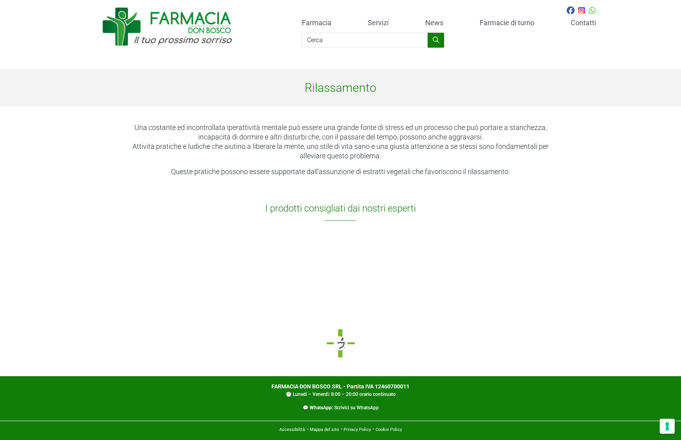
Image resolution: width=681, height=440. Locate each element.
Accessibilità (292, 429)
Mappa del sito (324, 429)
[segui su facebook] (571, 11)
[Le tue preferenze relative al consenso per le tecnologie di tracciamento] (667, 426)
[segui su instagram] (581, 11)
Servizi (378, 22)
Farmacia (316, 22)
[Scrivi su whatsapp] (592, 11)
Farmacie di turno (507, 22)
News (434, 22)
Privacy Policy (357, 429)
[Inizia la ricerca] (436, 40)
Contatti (583, 22)
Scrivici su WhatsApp (356, 407)
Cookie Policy (389, 429)
